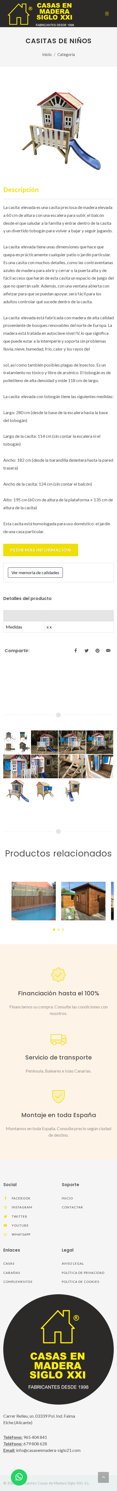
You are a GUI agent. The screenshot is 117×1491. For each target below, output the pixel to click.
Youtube (20, 1225)
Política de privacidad (83, 1272)
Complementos (17, 1281)
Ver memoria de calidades (35, 572)
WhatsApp (20, 1234)
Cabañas (11, 1272)
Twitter (19, 1216)
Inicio (47, 54)
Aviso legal (73, 1263)
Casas (8, 1263)
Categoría (66, 54)
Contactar (72, 1207)
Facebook (21, 1198)
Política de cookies (80, 1281)
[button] (54, 930)
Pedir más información (40, 549)
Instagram (21, 1207)
